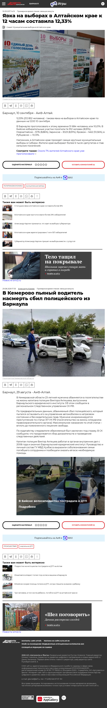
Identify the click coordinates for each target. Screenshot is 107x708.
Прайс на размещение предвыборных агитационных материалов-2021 (53, 644)
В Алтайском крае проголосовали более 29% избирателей (40, 215)
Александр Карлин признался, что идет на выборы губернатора (42, 224)
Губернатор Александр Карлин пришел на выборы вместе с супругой (44, 241)
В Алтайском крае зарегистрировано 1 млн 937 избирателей (40, 232)
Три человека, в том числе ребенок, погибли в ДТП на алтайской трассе (45, 593)
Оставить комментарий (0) (83, 165)
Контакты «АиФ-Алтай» (32, 641)
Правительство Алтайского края (17, 99)
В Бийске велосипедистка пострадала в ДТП (53, 501)
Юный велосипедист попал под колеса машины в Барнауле (40, 575)
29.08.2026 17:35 (9, 289)
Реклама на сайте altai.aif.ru (57, 641)
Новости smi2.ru (12, 280)
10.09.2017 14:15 (9, 11)
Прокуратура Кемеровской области (18, 378)
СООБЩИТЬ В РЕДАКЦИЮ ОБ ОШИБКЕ (37, 647)
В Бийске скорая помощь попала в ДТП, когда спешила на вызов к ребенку (47, 584)
